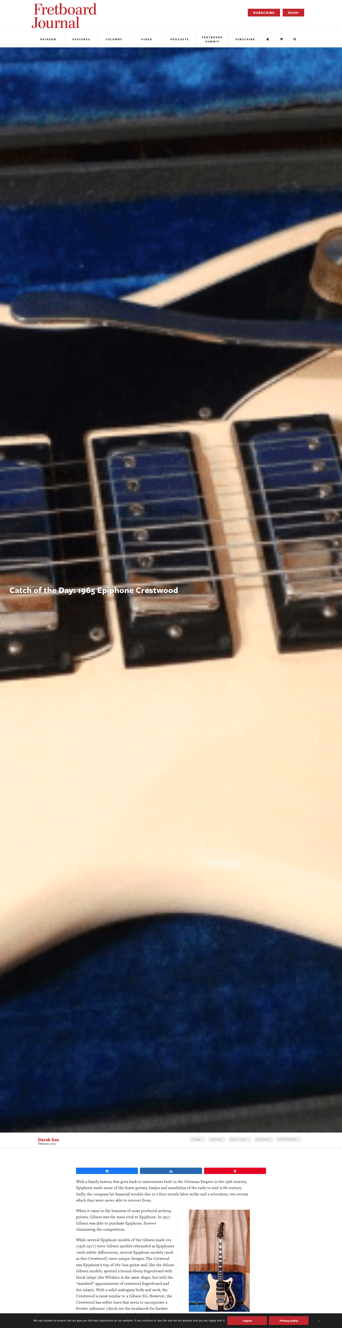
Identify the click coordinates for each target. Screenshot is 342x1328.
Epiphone (216, 1139)
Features (81, 39)
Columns (114, 39)
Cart (282, 39)
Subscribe (264, 12)
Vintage (196, 1139)
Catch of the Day (287, 1139)
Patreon (48, 39)
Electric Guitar (239, 1139)
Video (146, 39)
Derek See (48, 1139)
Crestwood (262, 1139)
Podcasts (179, 39)
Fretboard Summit (212, 39)
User (268, 39)
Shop (293, 12)
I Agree (247, 1320)
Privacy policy (289, 1320)
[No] (319, 1321)
